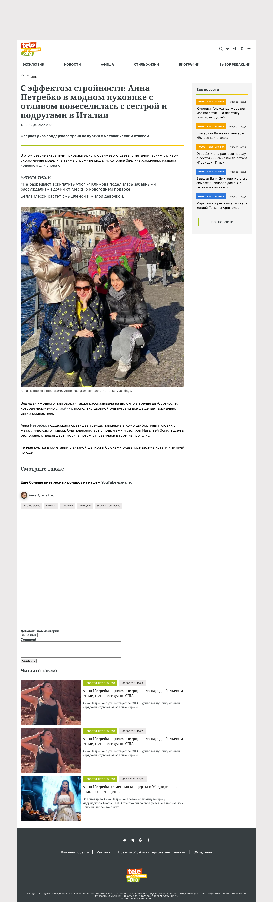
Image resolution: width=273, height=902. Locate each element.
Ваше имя (28, 635)
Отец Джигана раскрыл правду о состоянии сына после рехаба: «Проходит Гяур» (222, 158)
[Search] (220, 49)
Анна (32, 495)
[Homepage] (33, 49)
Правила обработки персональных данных (152, 852)
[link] (102, 297)
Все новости (222, 222)
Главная (33, 77)
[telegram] (234, 49)
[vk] (227, 49)
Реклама (103, 852)
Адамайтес (46, 495)
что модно (85, 505)
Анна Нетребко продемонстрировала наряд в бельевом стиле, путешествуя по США (133, 693)
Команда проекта (75, 852)
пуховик (51, 505)
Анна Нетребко (31, 505)
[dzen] (248, 49)
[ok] (241, 49)
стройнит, (64, 408)
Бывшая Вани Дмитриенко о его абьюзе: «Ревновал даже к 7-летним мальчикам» (222, 182)
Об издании (203, 852)
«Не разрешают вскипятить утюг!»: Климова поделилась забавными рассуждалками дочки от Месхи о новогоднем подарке (88, 187)
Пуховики (67, 505)
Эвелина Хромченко (108, 505)
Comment (28, 639)
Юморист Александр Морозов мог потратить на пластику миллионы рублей (220, 112)
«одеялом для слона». (40, 165)
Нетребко (38, 425)
